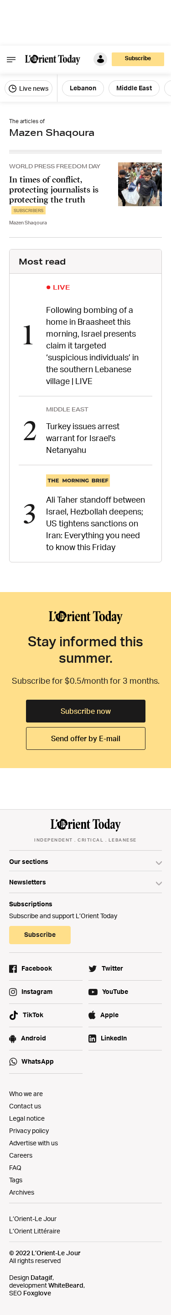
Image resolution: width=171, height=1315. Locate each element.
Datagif (41, 1277)
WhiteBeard (65, 1285)
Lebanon (83, 88)
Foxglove (37, 1293)
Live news (33, 88)
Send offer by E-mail (85, 738)
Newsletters (27, 882)
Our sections (28, 861)
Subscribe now (86, 711)
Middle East (134, 88)
